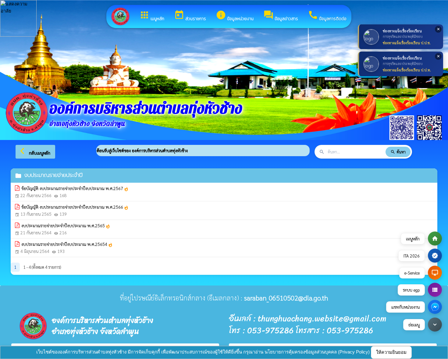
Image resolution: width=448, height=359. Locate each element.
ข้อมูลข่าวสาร (280, 16)
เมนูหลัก (151, 16)
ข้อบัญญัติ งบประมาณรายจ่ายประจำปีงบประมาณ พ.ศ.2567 (75, 188)
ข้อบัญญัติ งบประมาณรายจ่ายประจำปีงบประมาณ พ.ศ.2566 (75, 207)
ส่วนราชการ (190, 16)
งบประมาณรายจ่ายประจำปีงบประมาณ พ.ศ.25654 (67, 244)
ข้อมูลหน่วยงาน (235, 16)
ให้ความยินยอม (391, 352)
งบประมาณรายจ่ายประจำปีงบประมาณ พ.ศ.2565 (65, 226)
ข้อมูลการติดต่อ (327, 16)
